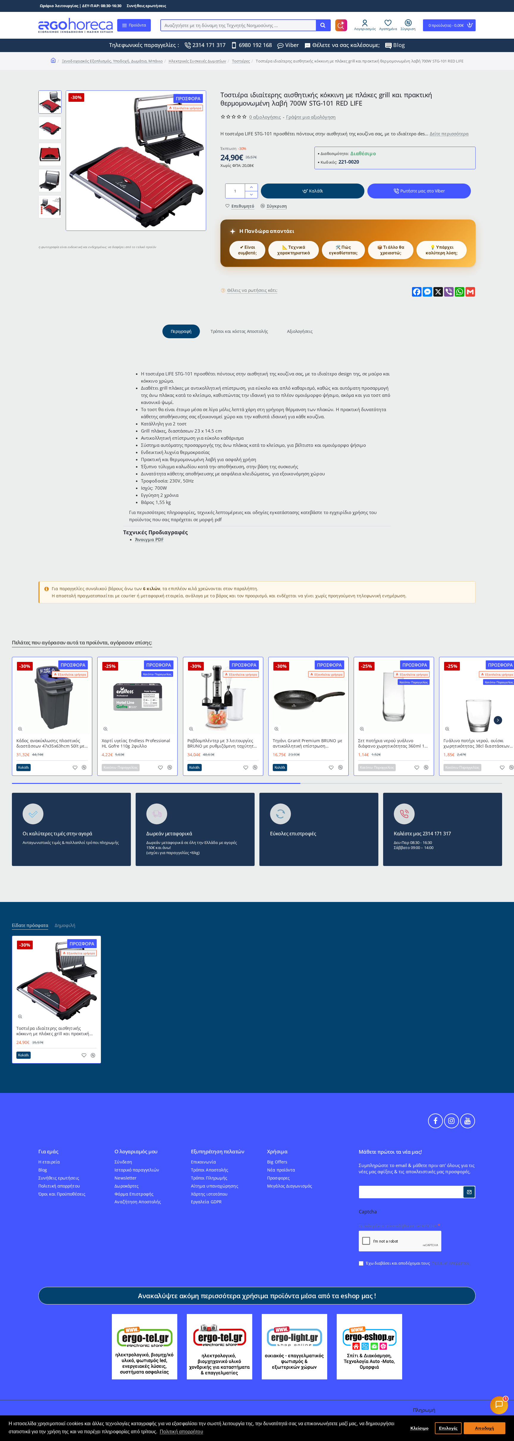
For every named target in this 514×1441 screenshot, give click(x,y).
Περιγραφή (181, 331)
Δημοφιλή (65, 925)
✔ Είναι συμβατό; (247, 250)
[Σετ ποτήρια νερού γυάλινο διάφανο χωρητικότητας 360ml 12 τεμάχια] (393, 697)
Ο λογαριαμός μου (136, 1152)
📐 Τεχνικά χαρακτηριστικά (293, 250)
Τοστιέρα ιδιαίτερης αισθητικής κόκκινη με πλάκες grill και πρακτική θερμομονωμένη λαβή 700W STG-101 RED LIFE (53, 1031)
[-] (251, 194)
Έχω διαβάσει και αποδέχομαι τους (417, 1263)
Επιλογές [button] (448, 1428)
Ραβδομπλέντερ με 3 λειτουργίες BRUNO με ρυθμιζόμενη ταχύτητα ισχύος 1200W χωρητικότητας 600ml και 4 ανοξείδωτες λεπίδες (222, 743)
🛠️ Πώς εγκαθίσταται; (343, 250)
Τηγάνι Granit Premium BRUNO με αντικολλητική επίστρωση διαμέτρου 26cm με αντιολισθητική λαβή (307, 743)
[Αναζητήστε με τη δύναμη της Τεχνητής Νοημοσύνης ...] (323, 25)
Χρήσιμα (277, 1152)
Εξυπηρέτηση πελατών (217, 1152)
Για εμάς (48, 1152)
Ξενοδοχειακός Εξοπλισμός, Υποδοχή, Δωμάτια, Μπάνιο (112, 61)
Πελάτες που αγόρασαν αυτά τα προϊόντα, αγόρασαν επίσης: (82, 642)
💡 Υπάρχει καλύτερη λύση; (441, 250)
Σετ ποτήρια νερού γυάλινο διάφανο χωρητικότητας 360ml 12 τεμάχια (392, 743)
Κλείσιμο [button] (419, 1428)
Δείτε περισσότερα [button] (449, 134)
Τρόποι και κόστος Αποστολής (239, 331)
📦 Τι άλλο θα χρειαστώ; (390, 250)
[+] (251, 187)
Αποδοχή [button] (484, 1428)
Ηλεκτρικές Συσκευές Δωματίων (197, 61)
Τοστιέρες (241, 61)
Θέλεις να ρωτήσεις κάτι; (252, 290)
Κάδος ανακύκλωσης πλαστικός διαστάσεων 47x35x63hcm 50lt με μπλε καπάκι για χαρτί (50, 743)
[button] (50, 92)
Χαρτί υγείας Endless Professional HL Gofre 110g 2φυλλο (136, 743)
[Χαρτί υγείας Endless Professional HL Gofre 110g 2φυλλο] (137, 697)
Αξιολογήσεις (299, 331)
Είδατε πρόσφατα (30, 925)
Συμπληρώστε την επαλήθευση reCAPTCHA (398, 1226)
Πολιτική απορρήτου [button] (181, 1431)
